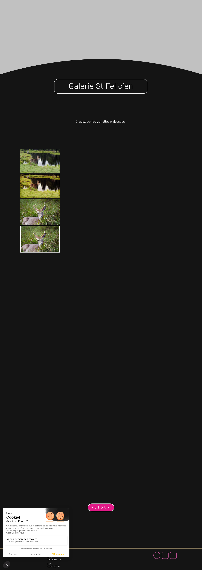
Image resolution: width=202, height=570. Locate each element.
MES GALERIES (78, 11)
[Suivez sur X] (173, 9)
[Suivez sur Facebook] (165, 9)
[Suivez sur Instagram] (181, 9)
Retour (101, 507)
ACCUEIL (57, 11)
